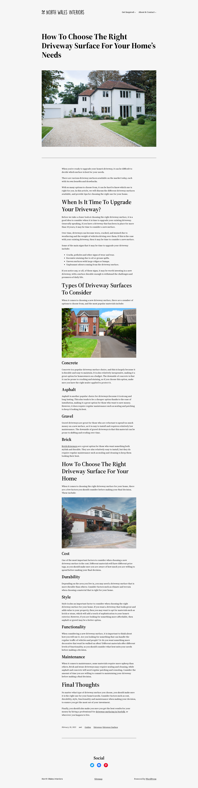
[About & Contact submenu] (155, 12)
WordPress (151, 779)
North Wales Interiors (52, 779)
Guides (88, 727)
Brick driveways (69, 446)
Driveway (98, 727)
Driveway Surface (110, 727)
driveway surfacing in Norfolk (110, 711)
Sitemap (98, 779)
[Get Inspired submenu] (135, 12)
